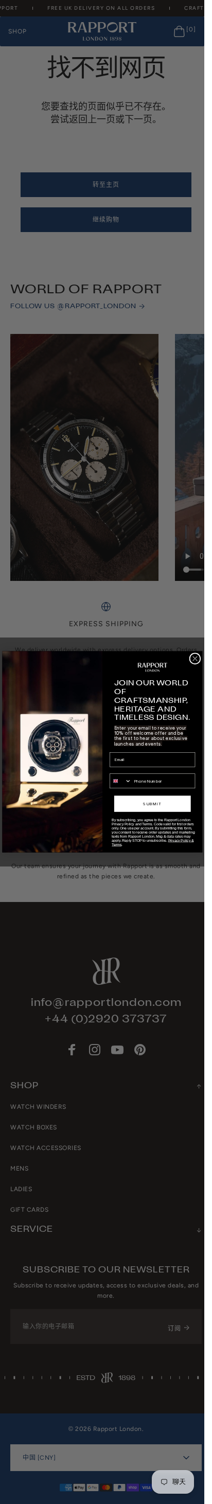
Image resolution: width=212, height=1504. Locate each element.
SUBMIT (152, 804)
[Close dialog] (194, 658)
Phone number (123, 769)
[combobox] (120, 781)
